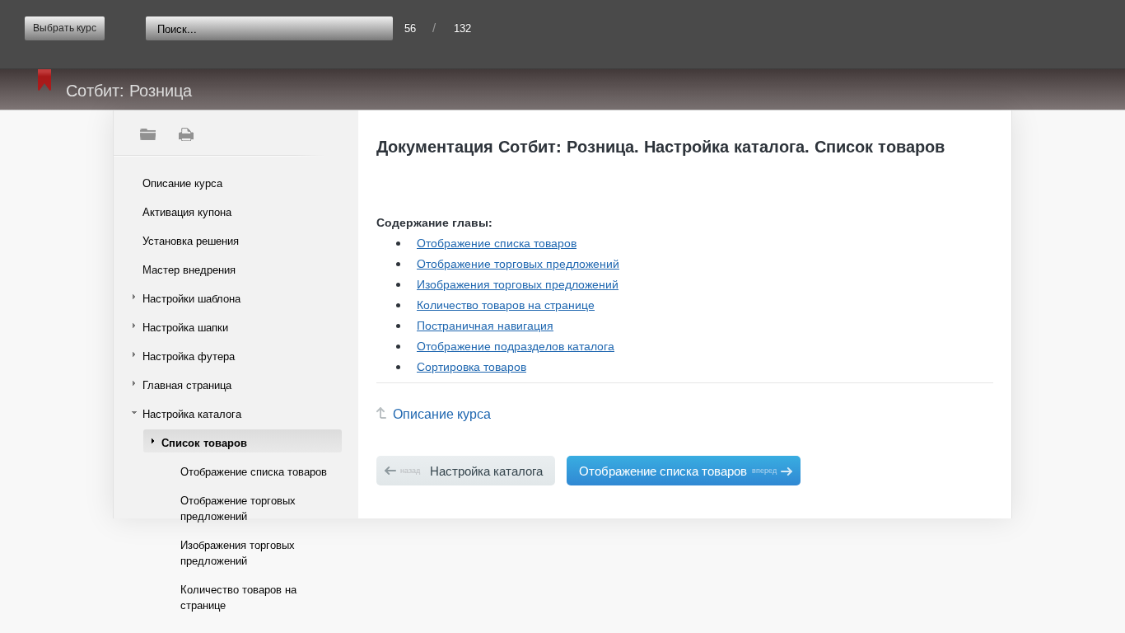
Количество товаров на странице (238, 596)
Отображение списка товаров (253, 471)
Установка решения (190, 240)
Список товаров (204, 442)
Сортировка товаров (471, 366)
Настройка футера (188, 355)
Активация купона (186, 211)
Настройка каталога (191, 413)
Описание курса (182, 182)
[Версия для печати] (185, 134)
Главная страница (186, 384)
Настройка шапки (185, 327)
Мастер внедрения (189, 269)
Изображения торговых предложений (237, 552)
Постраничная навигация (485, 324)
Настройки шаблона (191, 298)
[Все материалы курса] (147, 134)
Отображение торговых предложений (238, 507)
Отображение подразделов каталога (515, 345)
